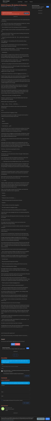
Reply (7, 410)
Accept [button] (47, 418)
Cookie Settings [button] (41, 418)
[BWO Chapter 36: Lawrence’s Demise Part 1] (17, 9)
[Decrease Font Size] (46, 1)
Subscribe (27, 375)
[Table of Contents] (14, 9)
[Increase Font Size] (48, 1)
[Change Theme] (43, 1)
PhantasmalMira (10, 6)
